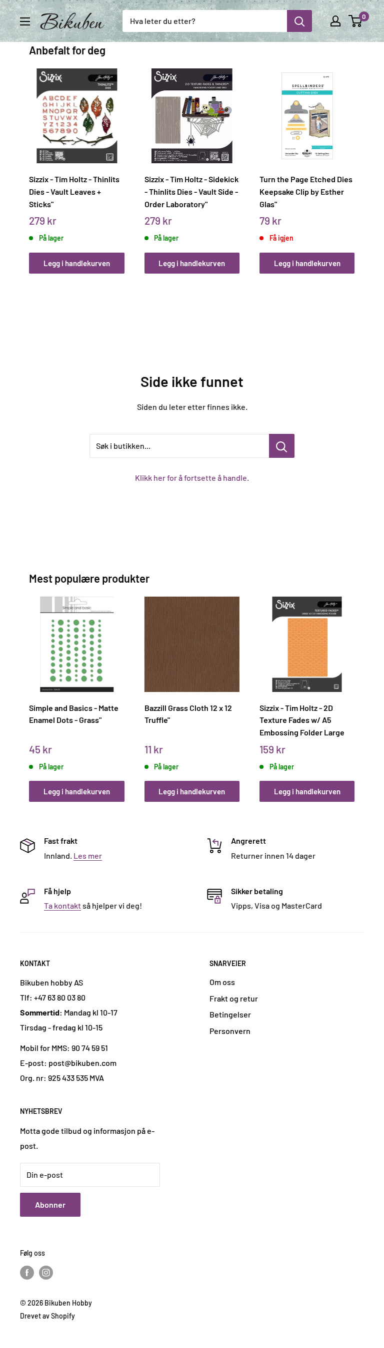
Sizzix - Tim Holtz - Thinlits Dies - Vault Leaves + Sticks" (74, 191)
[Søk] (299, 21)
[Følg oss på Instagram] (46, 1273)
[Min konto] (335, 20)
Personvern (230, 1030)
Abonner (50, 1204)
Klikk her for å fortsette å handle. (192, 477)
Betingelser (230, 1014)
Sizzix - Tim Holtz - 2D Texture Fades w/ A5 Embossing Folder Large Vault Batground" (302, 720)
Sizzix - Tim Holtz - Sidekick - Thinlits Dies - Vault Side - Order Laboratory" (191, 191)
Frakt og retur (234, 998)
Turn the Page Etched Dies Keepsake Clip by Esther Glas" (306, 191)
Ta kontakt (62, 905)
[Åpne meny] (25, 21)
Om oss (222, 982)
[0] (356, 21)
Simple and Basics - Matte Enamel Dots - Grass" (73, 714)
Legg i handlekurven (77, 263)
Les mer (88, 855)
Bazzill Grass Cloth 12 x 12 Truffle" (188, 714)
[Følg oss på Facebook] (27, 1273)
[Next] (352, 161)
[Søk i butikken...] (281, 446)
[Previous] (31, 161)
